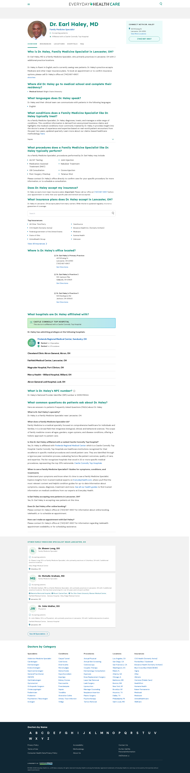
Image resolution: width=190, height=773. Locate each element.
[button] (161, 3)
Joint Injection (67, 160)
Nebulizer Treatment (70, 163)
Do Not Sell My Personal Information (127, 750)
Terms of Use (33, 749)
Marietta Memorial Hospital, (41, 593)
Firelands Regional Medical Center (70, 445)
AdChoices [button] (123, 755)
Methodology (78, 749)
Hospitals (72, 44)
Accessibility (78, 745)
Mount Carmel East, (60, 593)
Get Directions (62, 267)
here (43, 133)
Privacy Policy (33, 745)
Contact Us (123, 745)
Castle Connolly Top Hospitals (88, 463)
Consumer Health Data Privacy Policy (42, 753)
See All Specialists (37, 634)
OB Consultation (36, 170)
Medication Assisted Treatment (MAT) (38, 165)
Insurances (45, 44)
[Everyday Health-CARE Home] (94, 4)
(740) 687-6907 (101, 192)
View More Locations (138, 34)
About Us (77, 753)
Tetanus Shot (67, 174)
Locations (59, 44)
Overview (32, 44)
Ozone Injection (68, 170)
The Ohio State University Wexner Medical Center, (88, 593)
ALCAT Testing (36, 160)
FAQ (82, 44)
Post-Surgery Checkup (39, 174)
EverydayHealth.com (82, 480)
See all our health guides (86, 487)
